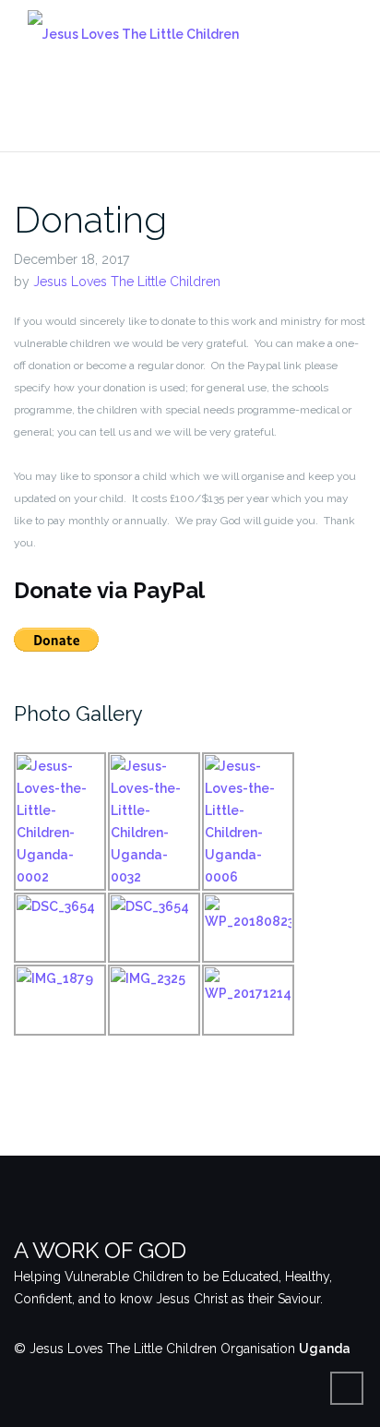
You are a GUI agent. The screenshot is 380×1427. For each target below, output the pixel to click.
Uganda (324, 1348)
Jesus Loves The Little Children (126, 281)
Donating (90, 219)
